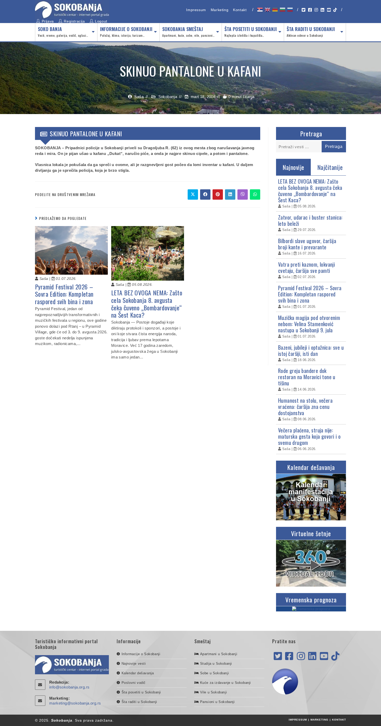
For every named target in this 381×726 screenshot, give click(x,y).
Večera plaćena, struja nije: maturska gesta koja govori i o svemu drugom (309, 436)
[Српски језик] (259, 9)
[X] (278, 656)
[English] (267, 9)
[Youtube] (324, 656)
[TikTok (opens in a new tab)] (335, 10)
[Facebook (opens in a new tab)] (310, 10)
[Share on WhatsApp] (255, 194)
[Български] (282, 9)
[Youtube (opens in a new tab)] (329, 10)
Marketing (219, 10)
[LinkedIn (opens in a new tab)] (322, 10)
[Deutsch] (274, 9)
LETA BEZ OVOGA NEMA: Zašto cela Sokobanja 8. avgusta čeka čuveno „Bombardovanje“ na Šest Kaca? (146, 304)
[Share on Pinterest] (218, 194)
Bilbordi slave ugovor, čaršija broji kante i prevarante (307, 244)
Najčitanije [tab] (330, 167)
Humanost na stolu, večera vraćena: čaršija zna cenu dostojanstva (305, 406)
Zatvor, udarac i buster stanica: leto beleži (310, 220)
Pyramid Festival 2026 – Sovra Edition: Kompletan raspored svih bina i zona (64, 294)
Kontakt (239, 10)
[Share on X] (193, 194)
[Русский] (289, 9)
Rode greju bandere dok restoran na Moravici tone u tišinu (306, 377)
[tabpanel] (311, 315)
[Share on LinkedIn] (230, 194)
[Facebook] (289, 656)
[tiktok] (335, 656)
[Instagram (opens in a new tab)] (316, 10)
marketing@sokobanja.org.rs (75, 703)
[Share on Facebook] (205, 194)
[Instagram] (301, 656)
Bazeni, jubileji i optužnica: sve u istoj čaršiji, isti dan (311, 350)
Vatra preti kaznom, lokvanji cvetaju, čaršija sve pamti (306, 267)
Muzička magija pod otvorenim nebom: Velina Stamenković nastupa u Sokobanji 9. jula (309, 324)
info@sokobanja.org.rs (69, 687)
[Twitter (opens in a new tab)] (303, 10)
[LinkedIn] (312, 656)
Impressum (196, 10)
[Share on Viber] (242, 194)
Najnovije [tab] (293, 167)
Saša (139, 96)
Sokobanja (167, 96)
